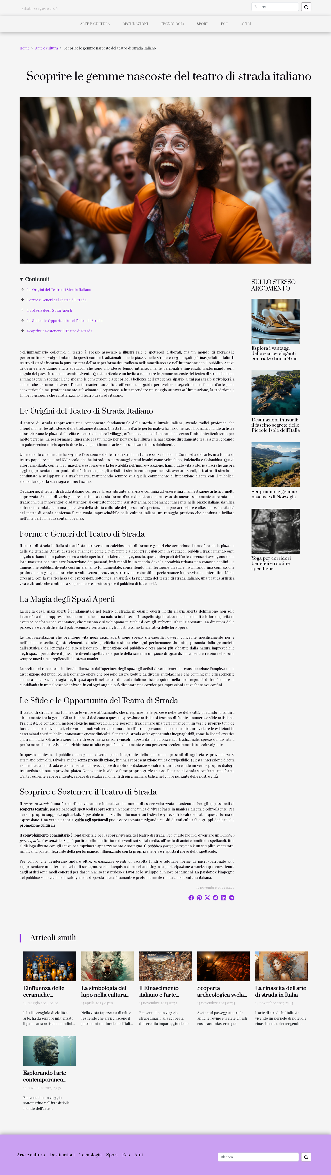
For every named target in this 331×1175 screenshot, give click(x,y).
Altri (246, 23)
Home (24, 48)
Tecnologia (172, 23)
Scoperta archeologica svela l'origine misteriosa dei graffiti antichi (221, 998)
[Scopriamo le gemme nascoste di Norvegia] (276, 464)
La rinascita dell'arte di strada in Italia (280, 991)
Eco (224, 23)
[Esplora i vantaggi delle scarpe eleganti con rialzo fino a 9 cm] (276, 320)
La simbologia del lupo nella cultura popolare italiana (103, 995)
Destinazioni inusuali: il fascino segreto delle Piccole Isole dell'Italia (276, 425)
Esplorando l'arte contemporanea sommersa (44, 1080)
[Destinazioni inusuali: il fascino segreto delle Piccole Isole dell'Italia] (276, 392)
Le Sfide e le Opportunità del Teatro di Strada (64, 320)
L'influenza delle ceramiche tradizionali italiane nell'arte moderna (47, 998)
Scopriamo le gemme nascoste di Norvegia (274, 494)
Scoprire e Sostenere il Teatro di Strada (59, 331)
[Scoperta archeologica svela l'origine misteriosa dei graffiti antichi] (223, 966)
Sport (202, 23)
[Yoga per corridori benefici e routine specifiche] (276, 530)
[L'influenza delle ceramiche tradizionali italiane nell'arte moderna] (49, 966)
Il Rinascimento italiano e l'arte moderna (159, 995)
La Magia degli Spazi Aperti (49, 310)
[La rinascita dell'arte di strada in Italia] (281, 966)
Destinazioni (135, 23)
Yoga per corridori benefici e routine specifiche (271, 563)
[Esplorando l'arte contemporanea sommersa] (49, 1050)
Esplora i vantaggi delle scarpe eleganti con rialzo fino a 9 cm (275, 353)
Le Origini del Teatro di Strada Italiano (59, 289)
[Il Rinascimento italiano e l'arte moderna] (165, 966)
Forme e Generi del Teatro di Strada (56, 300)
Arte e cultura (95, 23)
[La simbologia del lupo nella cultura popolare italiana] (107, 966)
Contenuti (37, 278)
